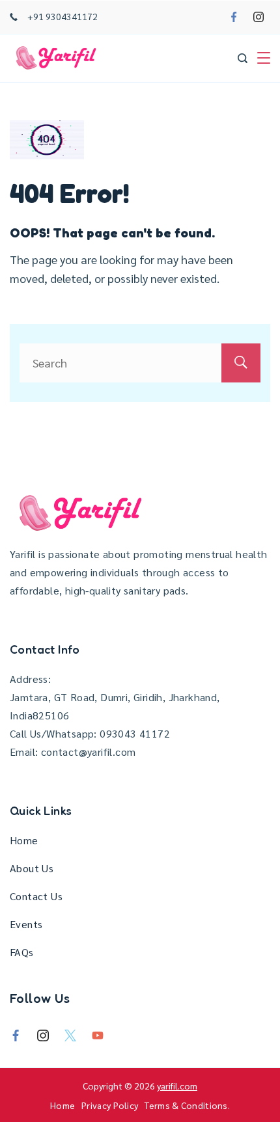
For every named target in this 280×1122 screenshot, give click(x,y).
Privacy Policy (109, 1105)
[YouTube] (98, 1035)
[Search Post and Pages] (242, 58)
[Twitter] (70, 1035)
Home (24, 840)
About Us (31, 868)
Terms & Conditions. (187, 1105)
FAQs (22, 952)
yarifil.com (177, 1085)
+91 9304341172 (62, 16)
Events (26, 924)
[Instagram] (258, 17)
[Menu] (263, 57)
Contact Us (36, 896)
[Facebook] (234, 17)
